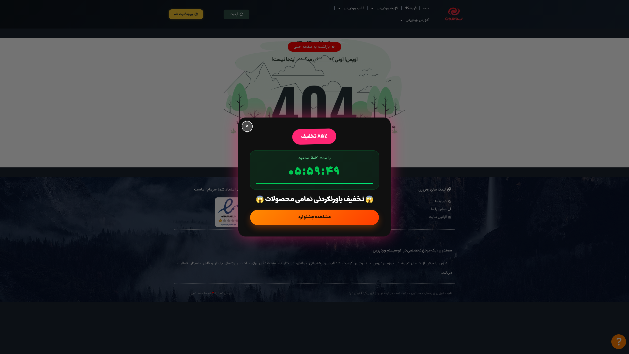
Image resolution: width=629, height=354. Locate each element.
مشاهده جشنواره (314, 217)
